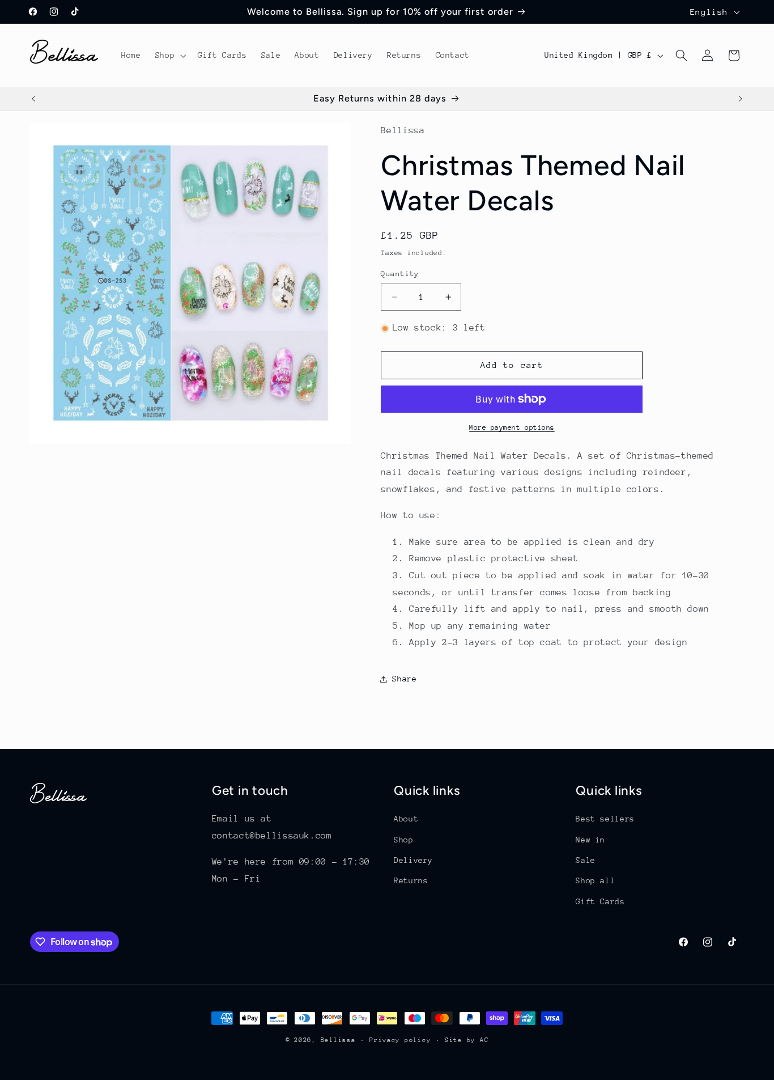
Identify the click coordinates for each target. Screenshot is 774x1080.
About (406, 818)
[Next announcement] (740, 98)
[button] (169, 55)
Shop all (595, 880)
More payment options (512, 427)
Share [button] (404, 678)
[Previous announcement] (33, 98)
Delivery (413, 860)
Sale (586, 860)
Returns (411, 880)
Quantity (400, 273)
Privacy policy (400, 1040)
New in (590, 839)
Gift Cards (600, 901)
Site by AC (466, 1040)
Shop (404, 839)
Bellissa (338, 1040)
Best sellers (605, 818)
